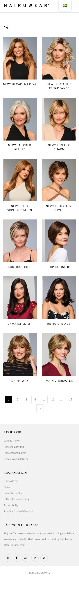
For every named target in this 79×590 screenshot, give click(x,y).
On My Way (19, 380)
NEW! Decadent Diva (20, 84)
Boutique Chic (20, 266)
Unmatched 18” (20, 323)
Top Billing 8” (59, 266)
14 (61, 399)
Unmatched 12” (59, 323)
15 (70, 399)
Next (40, 408)
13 (53, 399)
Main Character (59, 380)
